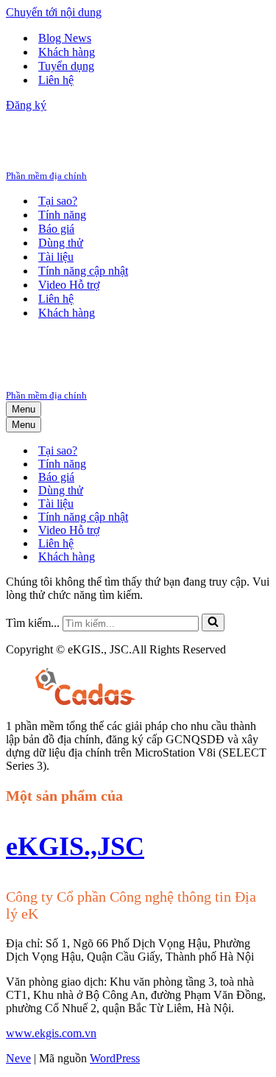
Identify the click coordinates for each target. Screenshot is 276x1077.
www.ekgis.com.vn (51, 1033)
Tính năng (62, 214)
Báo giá (56, 228)
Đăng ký (26, 105)
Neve (18, 1058)
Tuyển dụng (66, 66)
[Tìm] (213, 622)
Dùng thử (60, 242)
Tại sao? (57, 200)
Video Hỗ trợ (68, 284)
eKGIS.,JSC (75, 846)
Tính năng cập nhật (83, 270)
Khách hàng (66, 52)
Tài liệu (56, 256)
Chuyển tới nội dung (54, 12)
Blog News (64, 38)
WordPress (115, 1058)
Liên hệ (56, 80)
